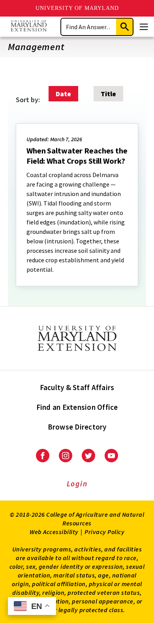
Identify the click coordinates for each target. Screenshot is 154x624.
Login (77, 483)
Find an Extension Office (77, 407)
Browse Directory (77, 427)
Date (63, 93)
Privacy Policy (104, 532)
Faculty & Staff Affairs (77, 387)
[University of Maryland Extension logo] (28, 26)
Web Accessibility (54, 532)
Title (108, 93)
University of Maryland (77, 8)
